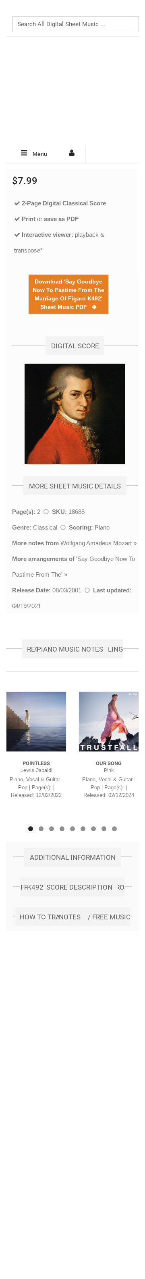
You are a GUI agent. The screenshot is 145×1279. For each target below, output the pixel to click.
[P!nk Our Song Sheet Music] (109, 721)
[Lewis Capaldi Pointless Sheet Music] (36, 721)
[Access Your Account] (72, 154)
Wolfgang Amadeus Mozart (96, 543)
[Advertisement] (72, 91)
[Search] (131, 11)
